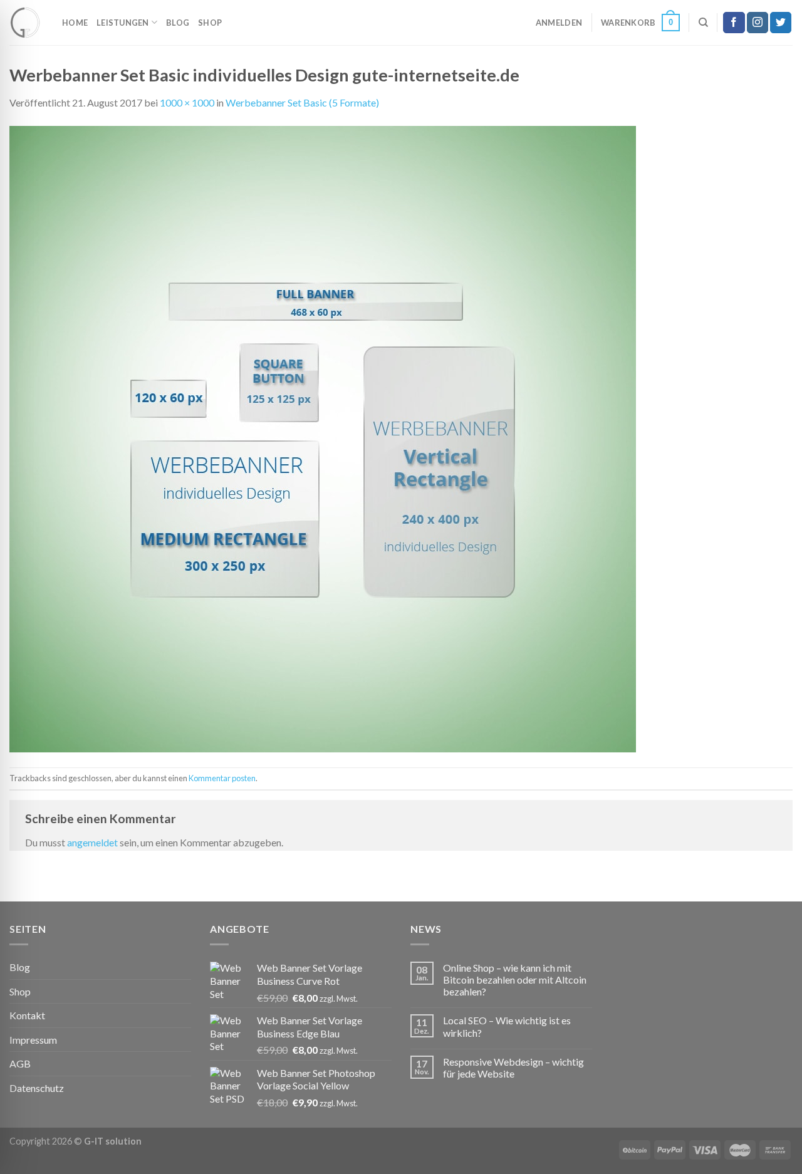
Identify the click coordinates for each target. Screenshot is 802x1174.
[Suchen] (703, 22)
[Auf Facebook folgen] (733, 22)
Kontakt (27, 1015)
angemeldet (92, 842)
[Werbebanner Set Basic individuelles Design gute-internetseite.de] (322, 438)
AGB (20, 1063)
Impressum (33, 1040)
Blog (177, 23)
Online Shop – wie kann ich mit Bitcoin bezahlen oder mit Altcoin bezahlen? (514, 979)
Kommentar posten (222, 778)
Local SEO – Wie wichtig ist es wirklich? (507, 1026)
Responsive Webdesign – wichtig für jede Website (513, 1067)
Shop (210, 23)
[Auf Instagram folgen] (757, 22)
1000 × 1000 (187, 102)
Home (75, 23)
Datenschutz (36, 1088)
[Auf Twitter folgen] (780, 22)
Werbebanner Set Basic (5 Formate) (302, 102)
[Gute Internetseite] (26, 22)
